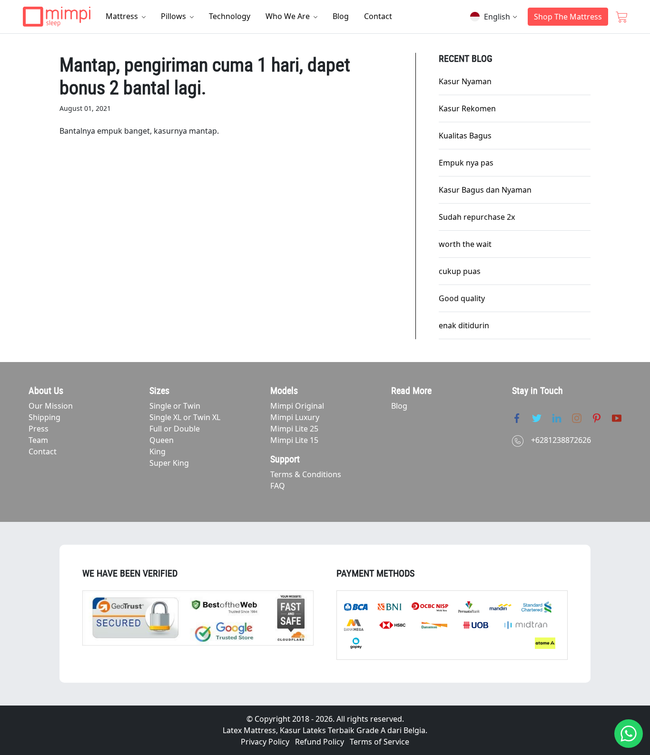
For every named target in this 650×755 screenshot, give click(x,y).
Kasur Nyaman (465, 81)
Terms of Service (379, 741)
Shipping (44, 417)
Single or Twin (174, 406)
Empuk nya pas (466, 162)
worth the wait (465, 244)
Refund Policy (319, 741)
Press (39, 428)
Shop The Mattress (568, 16)
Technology (229, 16)
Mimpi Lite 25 (294, 428)
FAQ (277, 485)
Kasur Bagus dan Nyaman (485, 190)
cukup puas (460, 271)
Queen (161, 440)
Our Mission (51, 406)
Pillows (174, 16)
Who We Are (289, 16)
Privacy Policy (265, 741)
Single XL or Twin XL (184, 417)
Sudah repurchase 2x (477, 217)
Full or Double (174, 428)
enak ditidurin (464, 325)
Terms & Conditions (305, 474)
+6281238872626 (561, 440)
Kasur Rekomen (467, 108)
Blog (341, 16)
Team (38, 440)
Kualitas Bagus (465, 135)
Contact (378, 16)
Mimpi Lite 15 (294, 440)
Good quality (462, 298)
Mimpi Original (297, 406)
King (157, 451)
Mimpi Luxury (294, 417)
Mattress (123, 16)
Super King (169, 463)
